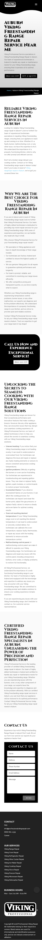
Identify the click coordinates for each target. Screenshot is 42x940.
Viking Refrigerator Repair (14, 856)
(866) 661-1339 (12, 76)
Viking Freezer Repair (12, 873)
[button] (37, 890)
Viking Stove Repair (11, 870)
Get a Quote (29, 76)
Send (29, 798)
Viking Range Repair (11, 849)
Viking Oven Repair (11, 852)
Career (6, 835)
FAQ (5, 825)
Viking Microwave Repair (13, 876)
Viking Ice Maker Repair (13, 863)
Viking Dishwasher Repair (13, 880)
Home (9, 90)
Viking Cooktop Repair (12, 866)
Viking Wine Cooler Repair (14, 859)
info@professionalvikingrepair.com (17, 829)
